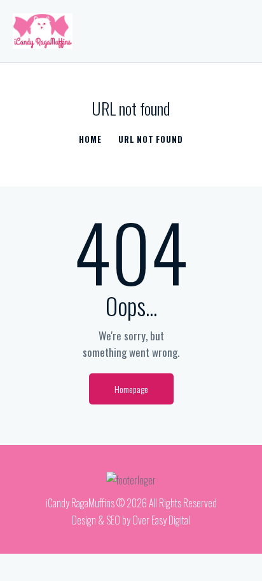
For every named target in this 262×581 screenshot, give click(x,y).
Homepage (131, 389)
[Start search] (240, 34)
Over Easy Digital (161, 520)
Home (90, 139)
